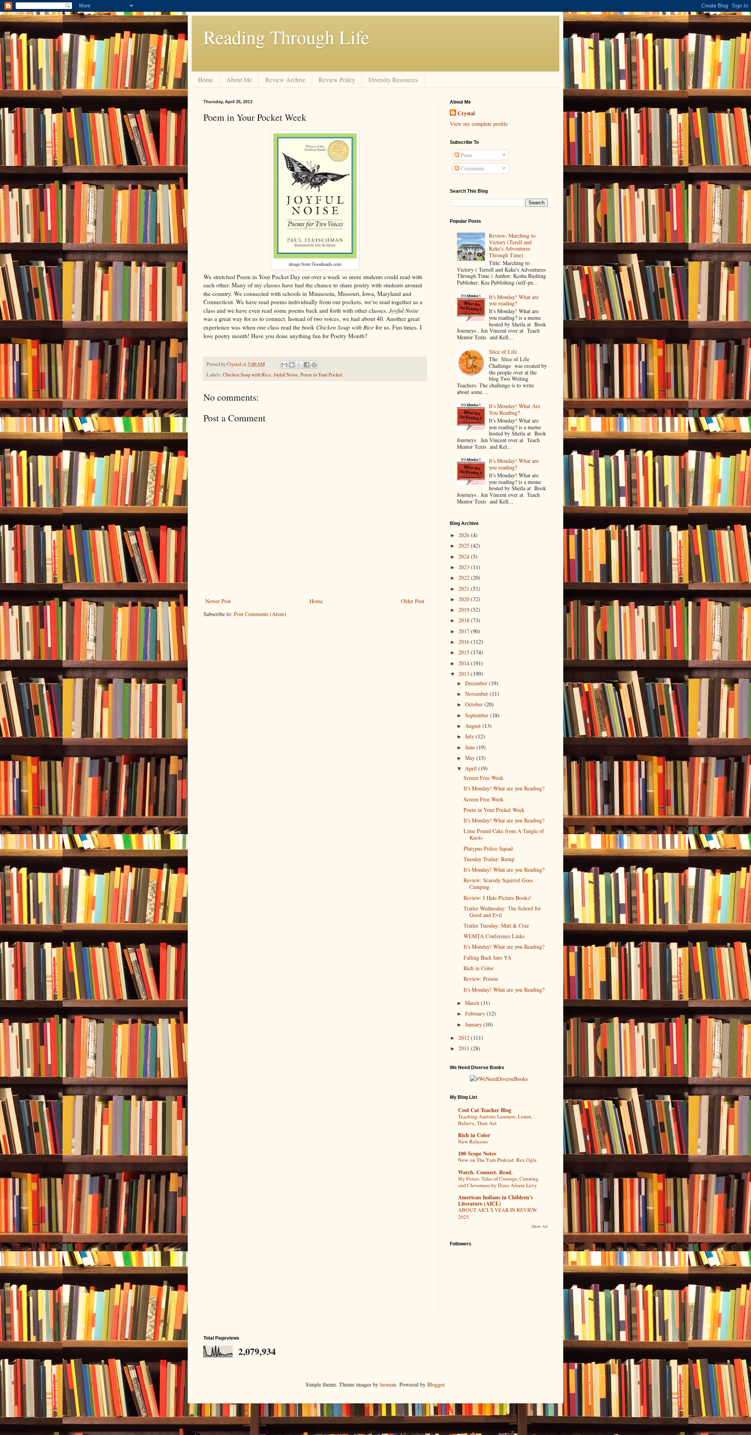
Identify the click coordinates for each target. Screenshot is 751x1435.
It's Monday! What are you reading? (514, 300)
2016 (464, 641)
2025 (464, 545)
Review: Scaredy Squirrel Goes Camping (498, 883)
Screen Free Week (483, 777)
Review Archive (285, 79)
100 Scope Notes (477, 1153)
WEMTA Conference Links (494, 936)
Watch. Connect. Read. (485, 1172)
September (477, 715)
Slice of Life (503, 351)
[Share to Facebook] (307, 365)
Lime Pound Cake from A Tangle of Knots (504, 834)
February (476, 1013)
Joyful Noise (285, 374)
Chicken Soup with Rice (247, 374)
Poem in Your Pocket (321, 374)
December (477, 683)
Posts (465, 155)
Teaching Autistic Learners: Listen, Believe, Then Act (495, 1120)
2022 (464, 577)
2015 (464, 652)
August (473, 725)
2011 (464, 1048)
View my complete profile (479, 123)
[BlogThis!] (292, 365)
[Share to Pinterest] (314, 365)
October (474, 704)
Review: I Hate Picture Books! (497, 897)
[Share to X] (299, 365)
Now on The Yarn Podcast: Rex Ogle (497, 1159)
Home (205, 79)
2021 (464, 588)
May (470, 757)
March (473, 1003)
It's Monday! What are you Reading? (504, 788)
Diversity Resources (393, 79)
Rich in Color (479, 968)
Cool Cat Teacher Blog (484, 1110)
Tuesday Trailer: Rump (489, 859)
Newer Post (218, 601)
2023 (464, 567)
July (470, 736)
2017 (464, 631)
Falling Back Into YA (487, 957)
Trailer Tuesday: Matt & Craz (496, 925)
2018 (464, 620)
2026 (464, 535)
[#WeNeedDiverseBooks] (499, 1078)
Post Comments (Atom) (260, 614)
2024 (464, 556)
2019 (464, 609)
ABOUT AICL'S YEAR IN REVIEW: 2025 (498, 1213)
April (471, 768)
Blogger (435, 1384)
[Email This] (284, 365)
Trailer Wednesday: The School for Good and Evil (502, 912)
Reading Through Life (286, 36)
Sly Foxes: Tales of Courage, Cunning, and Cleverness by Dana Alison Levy (498, 1182)
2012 (464, 1037)
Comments (471, 168)
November (477, 693)
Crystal (466, 113)
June (470, 747)
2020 (464, 599)
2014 (464, 663)
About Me (239, 79)
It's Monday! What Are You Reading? (514, 409)
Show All (540, 1226)
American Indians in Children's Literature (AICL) (495, 1200)
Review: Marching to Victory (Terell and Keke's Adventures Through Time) (512, 245)
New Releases (473, 1141)
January (474, 1024)
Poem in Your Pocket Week (494, 809)
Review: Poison (481, 978)
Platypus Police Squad (488, 848)
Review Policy (337, 79)
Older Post (412, 601)
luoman (388, 1384)
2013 (464, 673)
